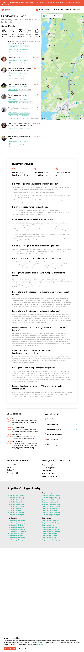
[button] (61, 419)
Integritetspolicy (41, 644)
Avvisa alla (22, 648)
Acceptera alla (10, 648)
